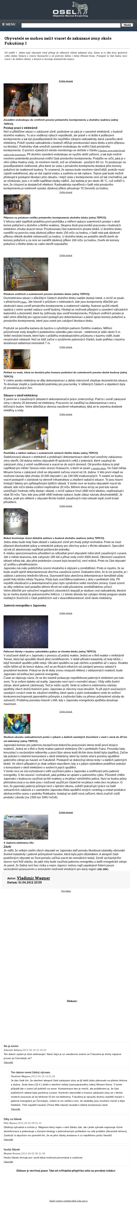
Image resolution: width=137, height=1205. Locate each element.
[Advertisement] (66, 921)
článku (24, 302)
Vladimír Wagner (33, 877)
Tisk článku (66, 891)
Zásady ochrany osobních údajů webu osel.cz (68, 1201)
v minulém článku (98, 468)
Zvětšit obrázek (66, 81)
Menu (9, 24)
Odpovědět (8, 1062)
